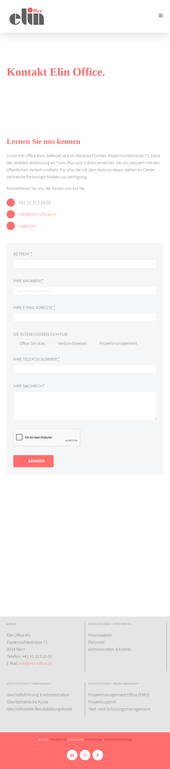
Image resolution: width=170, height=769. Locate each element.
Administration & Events (109, 649)
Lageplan (27, 226)
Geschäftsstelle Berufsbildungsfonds (39, 709)
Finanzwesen (100, 635)
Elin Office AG (59, 739)
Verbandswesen (72, 343)
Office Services (32, 343)
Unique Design (93, 739)
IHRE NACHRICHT (29, 386)
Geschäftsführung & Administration (38, 694)
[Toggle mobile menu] (161, 15)
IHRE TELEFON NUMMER (36, 359)
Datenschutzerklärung (118, 739)
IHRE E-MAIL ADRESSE (34, 307)
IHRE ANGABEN (28, 280)
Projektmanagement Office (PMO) (118, 694)
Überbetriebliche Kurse (27, 701)
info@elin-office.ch (37, 214)
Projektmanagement (118, 343)
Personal (96, 642)
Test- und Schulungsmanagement (119, 709)
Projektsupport (102, 701)
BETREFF (22, 254)
